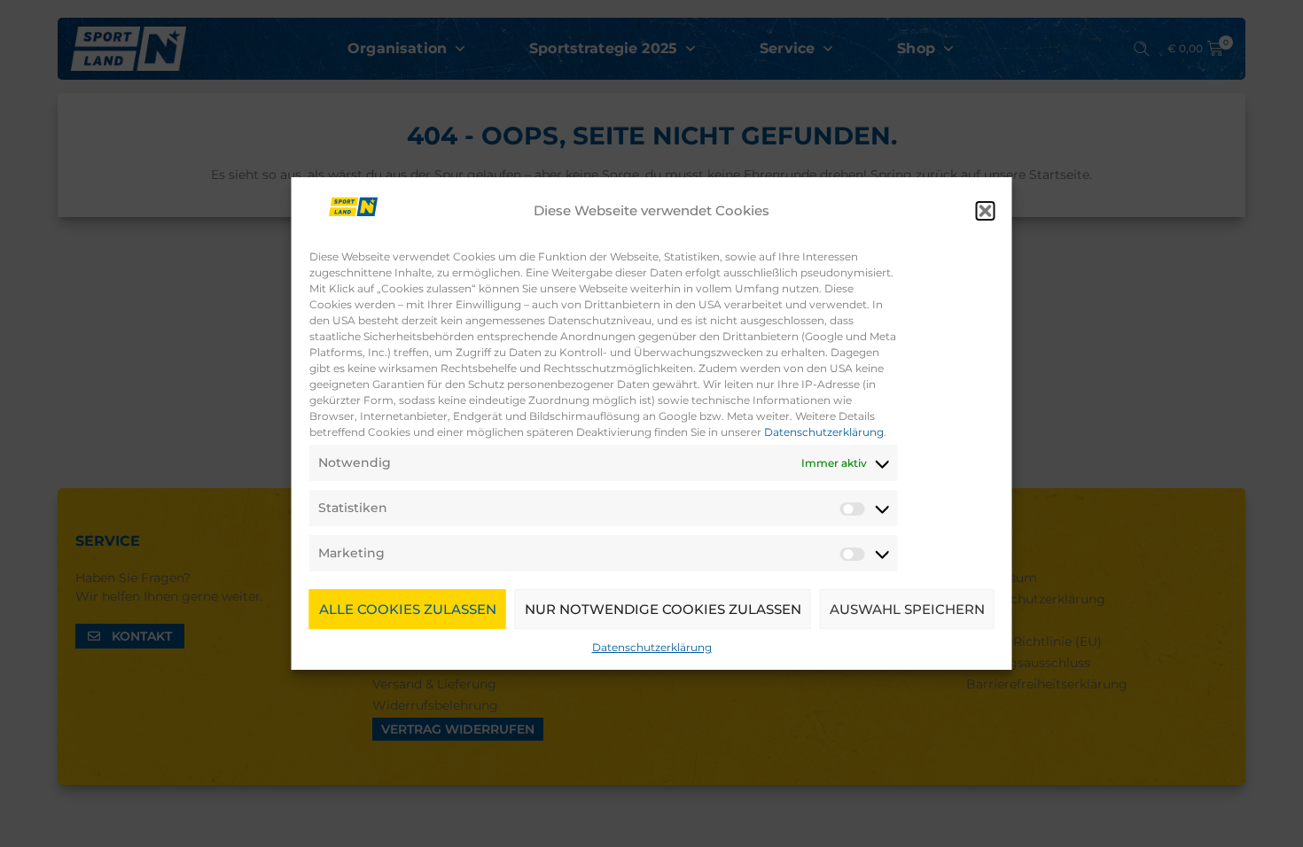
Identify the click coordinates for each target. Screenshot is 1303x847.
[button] (986, 211)
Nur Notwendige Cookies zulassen (663, 609)
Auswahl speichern (907, 609)
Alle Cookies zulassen (407, 609)
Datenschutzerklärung (824, 432)
